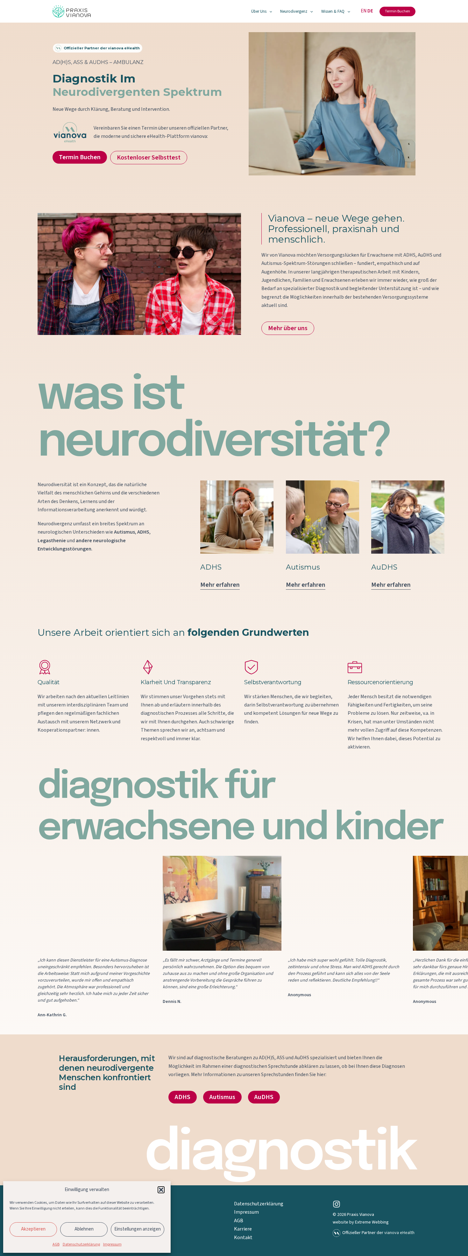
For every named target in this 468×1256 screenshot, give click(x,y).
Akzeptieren (33, 1229)
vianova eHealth (399, 1233)
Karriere (243, 1228)
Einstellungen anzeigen (137, 1229)
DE (370, 11)
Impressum (112, 1244)
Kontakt (243, 1237)
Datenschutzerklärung (81, 1244)
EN (363, 11)
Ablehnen (84, 1229)
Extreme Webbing (372, 1222)
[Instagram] (336, 1204)
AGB (56, 1244)
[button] (161, 1190)
